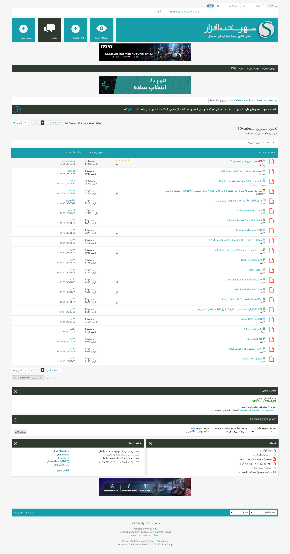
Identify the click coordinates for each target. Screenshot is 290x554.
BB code (63, 451)
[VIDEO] (64, 461)
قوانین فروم (63, 470)
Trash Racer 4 (254, 269)
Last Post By (74, 152)
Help (159, 12)
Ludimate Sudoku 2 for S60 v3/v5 (243, 220)
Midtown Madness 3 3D (249, 230)
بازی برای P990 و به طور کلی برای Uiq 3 (240, 180)
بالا (14, 377)
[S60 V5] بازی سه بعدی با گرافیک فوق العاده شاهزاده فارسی (229, 309)
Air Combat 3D (254, 338)
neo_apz (262, 185)
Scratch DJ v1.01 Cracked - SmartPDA (241, 299)
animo (263, 174)
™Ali (263, 203)
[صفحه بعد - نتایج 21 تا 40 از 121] (25, 123)
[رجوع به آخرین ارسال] (58, 164)
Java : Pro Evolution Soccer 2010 (244, 279)
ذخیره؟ (272, 6)
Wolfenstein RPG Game (249, 210)
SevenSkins (154, 534)
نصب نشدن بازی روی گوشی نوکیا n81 (241, 170)
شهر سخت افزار (25, 513)
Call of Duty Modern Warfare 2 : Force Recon (237, 249)
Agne (263, 332)
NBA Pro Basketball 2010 (248, 289)
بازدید (93, 152)
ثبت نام (133, 109)
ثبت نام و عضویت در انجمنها (184, 12)
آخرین (19, 122)
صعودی (202, 431)
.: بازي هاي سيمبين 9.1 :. (240, 161)
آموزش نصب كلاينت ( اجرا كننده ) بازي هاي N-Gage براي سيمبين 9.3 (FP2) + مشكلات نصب (213, 190)
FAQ (233, 68)
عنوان (272, 152)
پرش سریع (269, 68)
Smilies (65, 454)
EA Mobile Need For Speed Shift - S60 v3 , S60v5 (235, 240)
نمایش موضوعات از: (265, 427)
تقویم (241, 68)
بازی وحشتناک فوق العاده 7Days (244, 348)
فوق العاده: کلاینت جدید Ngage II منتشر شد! (238, 200)
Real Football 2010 (251, 259)
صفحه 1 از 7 (51, 122)
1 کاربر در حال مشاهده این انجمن (258, 409)
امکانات (272, 142)
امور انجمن (254, 68)
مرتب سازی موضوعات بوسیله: (230, 427)
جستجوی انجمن (257, 142)
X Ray (262, 165)
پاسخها (101, 152)
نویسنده (263, 152)
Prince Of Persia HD (251, 319)
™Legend (261, 193)
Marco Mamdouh (158, 541)
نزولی (188, 431)
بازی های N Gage (253, 328)
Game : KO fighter (252, 358)
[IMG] (66, 458)
